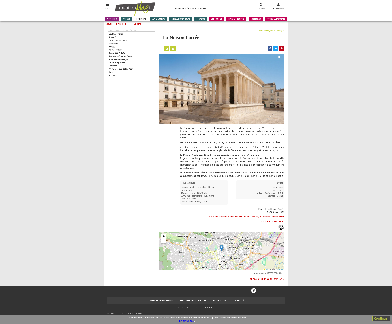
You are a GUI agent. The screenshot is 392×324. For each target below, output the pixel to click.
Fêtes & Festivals (236, 19)
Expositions (216, 19)
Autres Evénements (276, 19)
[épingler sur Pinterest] (281, 48)
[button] (222, 248)
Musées (126, 19)
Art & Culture (158, 19)
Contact (209, 308)
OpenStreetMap (279, 269)
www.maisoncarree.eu (272, 221)
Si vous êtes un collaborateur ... (267, 278)
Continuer (381, 318)
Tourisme (200, 19)
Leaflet (266, 269)
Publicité (239, 300)
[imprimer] (166, 48)
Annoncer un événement (160, 300)
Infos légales (184, 308)
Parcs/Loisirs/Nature (180, 19)
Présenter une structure (193, 300)
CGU (198, 308)
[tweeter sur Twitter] (275, 48)
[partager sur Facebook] (270, 48)
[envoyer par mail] (173, 48)
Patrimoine (141, 19)
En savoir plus (186, 320)
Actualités (112, 19)
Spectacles (256, 19)
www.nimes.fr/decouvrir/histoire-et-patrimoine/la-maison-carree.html (246, 216)
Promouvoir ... (220, 300)
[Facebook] (253, 290)
